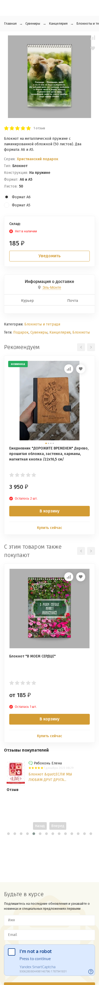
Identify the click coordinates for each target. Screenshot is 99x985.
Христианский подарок (37, 159)
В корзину (49, 510)
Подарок (21, 332)
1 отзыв (39, 128)
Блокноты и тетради (42, 324)
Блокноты (81, 332)
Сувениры (32, 23)
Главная (10, 23)
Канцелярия (58, 23)
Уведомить (50, 255)
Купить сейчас (49, 528)
